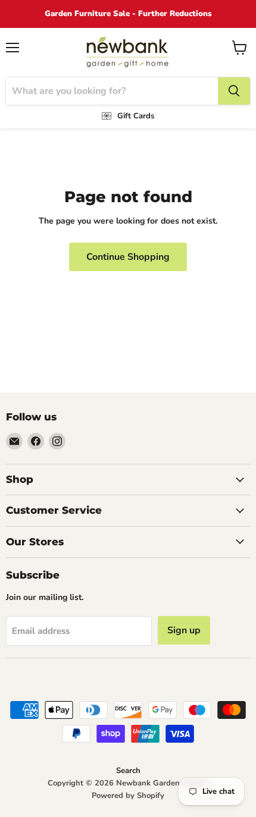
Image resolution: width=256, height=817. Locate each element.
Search (128, 770)
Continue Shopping (128, 256)
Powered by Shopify (128, 795)
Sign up (184, 630)
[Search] (234, 91)
